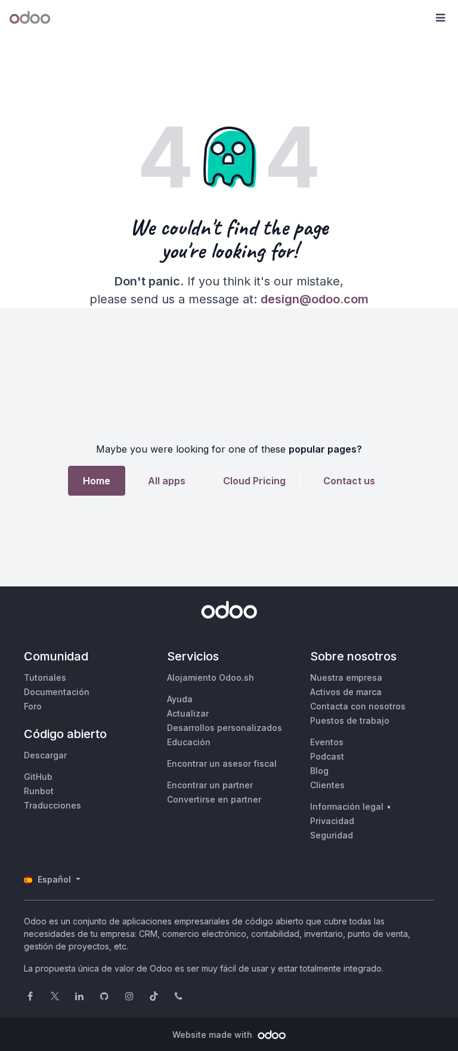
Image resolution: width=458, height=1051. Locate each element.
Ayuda (180, 699)
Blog (319, 771)
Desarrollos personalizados (224, 728)
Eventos (327, 742)
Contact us (349, 481)
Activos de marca (346, 692)
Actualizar (188, 713)
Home (96, 481)
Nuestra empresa (346, 677)
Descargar (45, 755)
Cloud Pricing (254, 481)
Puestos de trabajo (349, 720)
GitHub (38, 777)
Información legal (346, 806)
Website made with (213, 1035)
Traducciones (52, 805)
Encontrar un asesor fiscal (222, 763)
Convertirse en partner (214, 799)
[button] (440, 18)
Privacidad (332, 821)
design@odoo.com (315, 299)
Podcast (327, 756)
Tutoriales (45, 677)
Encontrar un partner (210, 785)
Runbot (39, 791)
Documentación (56, 692)
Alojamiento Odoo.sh (210, 677)
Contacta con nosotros (358, 706)
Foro (33, 706)
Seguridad (331, 835)
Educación (189, 742)
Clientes (327, 785)
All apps (166, 481)
